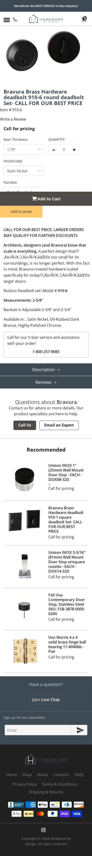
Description (43, 369)
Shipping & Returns (46, 792)
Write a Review (13, 119)
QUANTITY (56, 139)
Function (10, 182)
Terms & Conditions (59, 784)
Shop (27, 774)
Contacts (61, 774)
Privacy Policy (25, 784)
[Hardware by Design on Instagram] (43, 830)
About (42, 774)
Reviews (43, 382)
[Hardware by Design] (46, 19)
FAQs (79, 774)
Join (46, 699)
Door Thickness (16, 139)
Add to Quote (21, 211)
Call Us (24, 425)
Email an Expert (59, 425)
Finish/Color (13, 161)
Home (11, 774)
